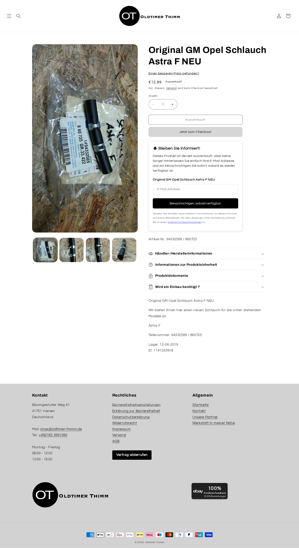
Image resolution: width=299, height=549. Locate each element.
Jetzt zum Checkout (195, 132)
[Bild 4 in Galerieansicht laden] (124, 250)
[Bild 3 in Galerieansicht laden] (98, 250)
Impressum (121, 429)
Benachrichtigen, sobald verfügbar (195, 203)
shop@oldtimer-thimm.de (61, 429)
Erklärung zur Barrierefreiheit (136, 411)
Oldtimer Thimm (154, 542)
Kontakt (199, 411)
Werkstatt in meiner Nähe (213, 423)
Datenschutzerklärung (131, 417)
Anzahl (153, 96)
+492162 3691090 (53, 435)
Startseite (200, 405)
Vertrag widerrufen (131, 455)
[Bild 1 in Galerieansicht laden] (45, 250)
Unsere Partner (205, 417)
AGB (116, 441)
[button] (9, 16)
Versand (171, 88)
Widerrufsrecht (124, 423)
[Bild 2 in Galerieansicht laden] (71, 250)
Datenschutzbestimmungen (185, 222)
